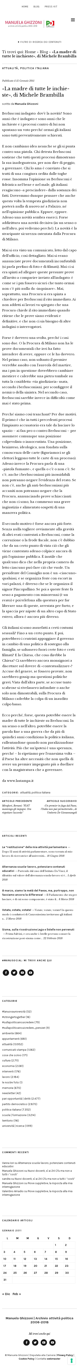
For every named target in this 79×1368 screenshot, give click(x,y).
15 (56, 1258)
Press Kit (51, 6)
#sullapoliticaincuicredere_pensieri (23, 1027)
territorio (7, 1120)
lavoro (6, 1077)
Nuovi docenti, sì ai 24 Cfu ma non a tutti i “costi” (45, 1178)
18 (14, 1265)
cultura (6, 1060)
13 (35, 1258)
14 (45, 1258)
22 (56, 1265)
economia (8, 1066)
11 (14, 1258)
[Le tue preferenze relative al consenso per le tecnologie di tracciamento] (72, 1361)
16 (66, 1258)
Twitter (14, 975)
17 (4, 1265)
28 (46, 1272)
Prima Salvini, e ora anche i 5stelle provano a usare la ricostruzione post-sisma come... (38, 934)
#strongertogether (13, 1017)
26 (25, 1272)
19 (25, 1265)
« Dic (6, 1294)
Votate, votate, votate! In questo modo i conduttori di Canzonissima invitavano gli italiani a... (37, 914)
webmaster (53, 1358)
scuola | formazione (14, 1115)
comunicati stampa (14, 1049)
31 (4, 1279)
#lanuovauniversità (13, 1011)
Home (25, 6)
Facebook (6, 975)
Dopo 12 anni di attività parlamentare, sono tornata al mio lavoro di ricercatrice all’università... (37, 851)
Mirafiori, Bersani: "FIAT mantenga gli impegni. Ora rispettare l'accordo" (17, 807)
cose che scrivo (11, 1055)
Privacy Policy (65, 1355)
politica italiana (34, 68)
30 (67, 1272)
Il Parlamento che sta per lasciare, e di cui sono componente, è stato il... (39, 895)
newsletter (8, 1093)
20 (35, 1265)
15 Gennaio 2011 (25, 80)
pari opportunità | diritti (16, 1098)
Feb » (17, 1294)
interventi (8, 1071)
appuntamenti (11, 1038)
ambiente (8, 1033)
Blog (36, 6)
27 (35, 1272)
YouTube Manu (22, 975)
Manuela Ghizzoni (26, 103)
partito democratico (14, 1104)
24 (5, 1272)
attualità (10, 68)
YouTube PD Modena (30, 975)
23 (66, 1265)
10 (4, 1258)
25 (15, 1272)
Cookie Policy (26, 1358)
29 (56, 1272)
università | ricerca (13, 1125)
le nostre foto (10, 1082)
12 (25, 1258)
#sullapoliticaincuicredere (18, 1022)
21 (45, 1265)
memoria (7, 1087)
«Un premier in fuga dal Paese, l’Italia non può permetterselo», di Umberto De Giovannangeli (59, 807)
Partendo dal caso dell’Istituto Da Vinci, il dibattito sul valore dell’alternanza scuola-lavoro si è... (35, 871)
